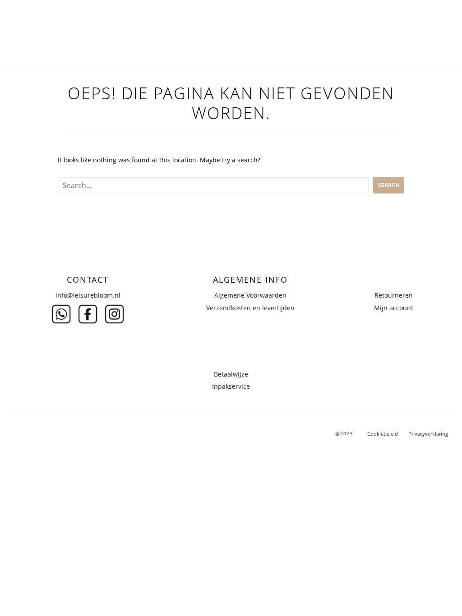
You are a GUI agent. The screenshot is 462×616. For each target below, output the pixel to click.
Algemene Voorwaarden (250, 295)
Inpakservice (231, 386)
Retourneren (393, 295)
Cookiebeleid (382, 433)
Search (388, 185)
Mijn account (393, 307)
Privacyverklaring (428, 433)
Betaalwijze (231, 374)
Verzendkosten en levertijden (250, 307)
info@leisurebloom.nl (87, 295)
